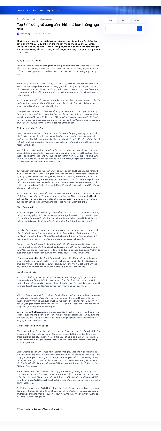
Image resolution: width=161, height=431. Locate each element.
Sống (34, 19)
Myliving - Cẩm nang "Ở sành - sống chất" (43, 409)
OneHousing (25, 34)
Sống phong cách (46, 19)
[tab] (110, 20)
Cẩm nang (25, 19)
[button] (139, 28)
